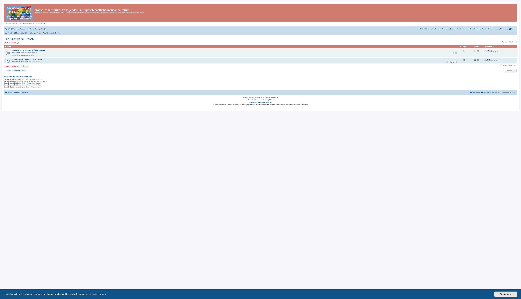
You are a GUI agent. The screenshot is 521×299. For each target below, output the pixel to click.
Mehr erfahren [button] (99, 294)
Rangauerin (19, 52)
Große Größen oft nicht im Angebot (27, 59)
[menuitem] (512, 29)
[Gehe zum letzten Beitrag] (492, 50)
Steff (488, 59)
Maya (488, 50)
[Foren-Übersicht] (19, 12)
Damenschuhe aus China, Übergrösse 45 (29, 50)
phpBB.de (270, 100)
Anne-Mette (19, 61)
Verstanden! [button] (505, 294)
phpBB (253, 97)
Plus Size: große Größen (19, 38)
